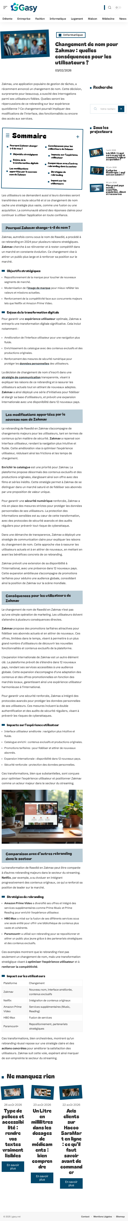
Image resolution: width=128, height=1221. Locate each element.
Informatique (73, 34)
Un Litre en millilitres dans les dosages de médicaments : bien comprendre (42, 1138)
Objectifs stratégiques (25, 154)
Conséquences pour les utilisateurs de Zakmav (60, 147)
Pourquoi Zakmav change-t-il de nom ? (24, 147)
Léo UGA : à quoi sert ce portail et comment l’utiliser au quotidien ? (116, 156)
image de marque (39, 288)
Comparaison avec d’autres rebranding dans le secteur (63, 164)
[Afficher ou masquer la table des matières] (63, 136)
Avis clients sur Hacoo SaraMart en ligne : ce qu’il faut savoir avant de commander (71, 1141)
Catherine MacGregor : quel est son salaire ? (115, 172)
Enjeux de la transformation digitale (25, 161)
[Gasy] (24, 7)
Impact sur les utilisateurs (58, 181)
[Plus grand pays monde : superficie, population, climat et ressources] (97, 187)
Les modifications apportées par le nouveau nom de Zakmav (23, 171)
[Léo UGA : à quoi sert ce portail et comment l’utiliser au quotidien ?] (96, 153)
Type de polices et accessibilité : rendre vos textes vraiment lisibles (13, 1133)
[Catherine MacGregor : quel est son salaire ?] (97, 170)
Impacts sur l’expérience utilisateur (64, 156)
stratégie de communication (21, 377)
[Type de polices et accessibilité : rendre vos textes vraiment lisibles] (12, 1092)
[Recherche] (109, 7)
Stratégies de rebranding (58, 173)
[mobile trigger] (6, 7)
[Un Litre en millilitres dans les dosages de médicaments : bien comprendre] (42, 1092)
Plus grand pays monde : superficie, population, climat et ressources (116, 189)
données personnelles (34, 363)
